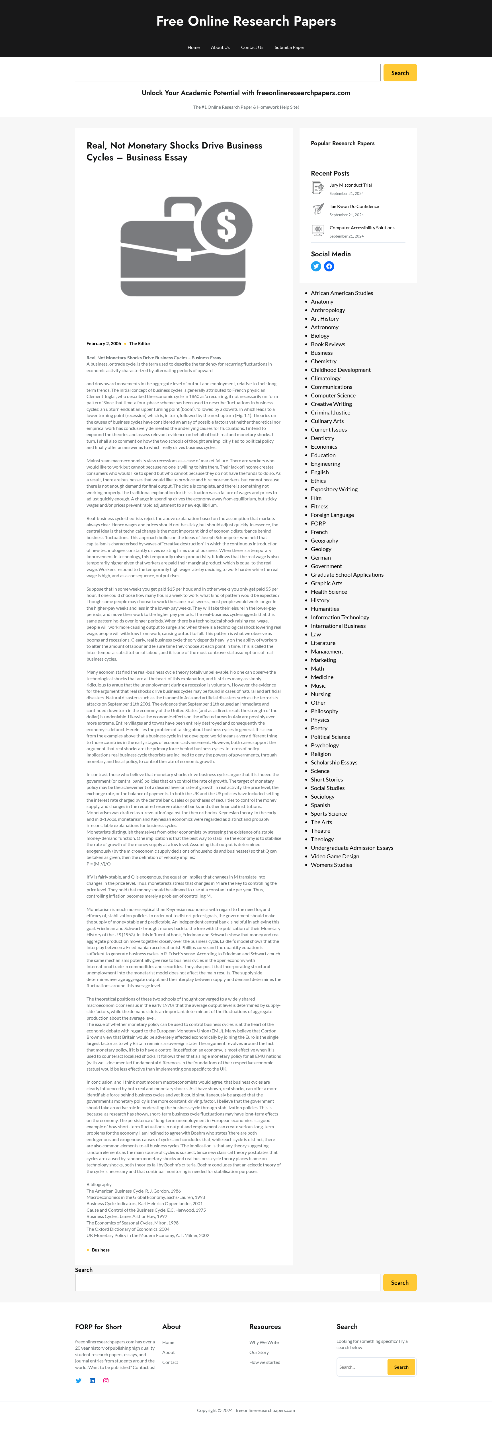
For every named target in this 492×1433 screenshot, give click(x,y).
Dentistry (322, 437)
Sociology (323, 796)
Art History (325, 318)
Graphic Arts (327, 583)
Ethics (318, 480)
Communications (331, 386)
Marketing (323, 659)
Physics (320, 719)
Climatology (326, 378)
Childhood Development (341, 369)
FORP (318, 523)
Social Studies (328, 787)
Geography (324, 540)
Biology (320, 335)
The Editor (140, 343)
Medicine (322, 676)
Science (320, 770)
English (320, 472)
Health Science (329, 591)
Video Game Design (335, 856)
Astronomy (325, 326)
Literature (323, 642)
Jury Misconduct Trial (351, 184)
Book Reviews (328, 344)
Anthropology (328, 309)
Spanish (320, 804)
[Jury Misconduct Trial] (318, 189)
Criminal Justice (330, 412)
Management (327, 651)
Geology (321, 548)
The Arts (321, 821)
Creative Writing (331, 403)
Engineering (325, 463)
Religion (321, 753)
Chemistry (324, 361)
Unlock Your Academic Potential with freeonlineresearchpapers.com (246, 93)
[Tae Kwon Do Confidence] (318, 210)
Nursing (321, 693)
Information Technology (340, 617)
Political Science (330, 736)
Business (101, 1249)
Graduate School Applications (347, 574)
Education (323, 454)
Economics (324, 446)
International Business (338, 625)
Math (317, 668)
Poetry (319, 728)
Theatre (320, 830)
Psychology (325, 745)
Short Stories (327, 779)
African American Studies (342, 292)
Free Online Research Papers (246, 21)
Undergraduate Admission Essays (352, 847)
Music (318, 685)
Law (316, 634)
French (319, 531)
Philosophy (324, 711)
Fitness (320, 506)
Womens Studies (331, 864)
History (320, 600)
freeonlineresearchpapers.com (265, 1410)
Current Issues (329, 429)
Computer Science (333, 395)
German (321, 557)
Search (400, 72)
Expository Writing (334, 489)
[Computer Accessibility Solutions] (318, 231)
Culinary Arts (327, 420)
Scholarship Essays (334, 762)
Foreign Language (332, 514)
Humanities (325, 608)
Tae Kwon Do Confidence (354, 206)
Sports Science (329, 813)
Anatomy (322, 301)
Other (318, 702)
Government (326, 565)
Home (194, 47)
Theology (322, 839)
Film (316, 497)
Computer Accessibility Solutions (362, 227)
